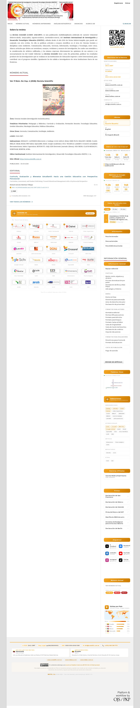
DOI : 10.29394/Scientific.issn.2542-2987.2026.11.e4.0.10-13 (30, 187)
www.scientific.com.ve (117, 47)
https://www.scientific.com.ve (30, 159)
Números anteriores (41, 24)
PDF (14, 191)
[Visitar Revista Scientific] (117, 37)
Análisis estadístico (62, 24)
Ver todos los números (20, 202)
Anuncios (78, 24)
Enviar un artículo (113, 362)
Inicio (10, 24)
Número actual (22, 24)
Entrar (127, 3)
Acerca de (90, 24)
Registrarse (118, 3)
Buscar (127, 24)
